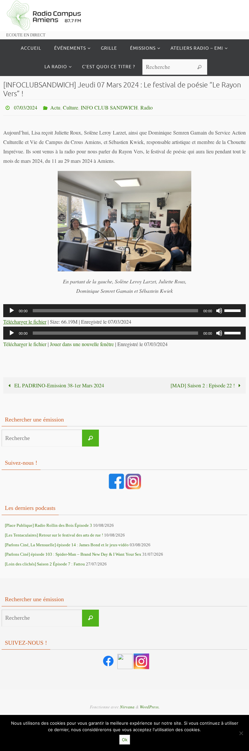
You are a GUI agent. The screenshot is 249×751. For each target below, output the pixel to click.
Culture (70, 106)
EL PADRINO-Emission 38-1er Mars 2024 (58, 383)
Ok (124, 739)
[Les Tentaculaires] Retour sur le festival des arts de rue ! (54, 533)
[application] (124, 309)
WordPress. (150, 705)
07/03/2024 (25, 106)
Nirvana (127, 705)
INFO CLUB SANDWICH (109, 106)
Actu (55, 106)
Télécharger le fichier (24, 320)
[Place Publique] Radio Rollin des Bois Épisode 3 (48, 523)
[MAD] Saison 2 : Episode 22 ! (203, 383)
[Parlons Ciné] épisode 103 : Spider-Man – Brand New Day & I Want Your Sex (73, 552)
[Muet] (219, 309)
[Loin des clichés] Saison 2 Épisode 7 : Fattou (45, 562)
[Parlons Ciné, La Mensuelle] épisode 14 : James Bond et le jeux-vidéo (67, 542)
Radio (146, 106)
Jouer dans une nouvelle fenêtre (82, 342)
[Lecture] (11, 309)
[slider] (233, 308)
